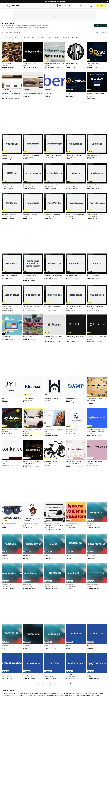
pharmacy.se (26, 555)
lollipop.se (47, 645)
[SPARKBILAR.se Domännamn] (12, 324)
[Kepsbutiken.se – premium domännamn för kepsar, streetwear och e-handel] (54, 512)
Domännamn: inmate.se (72, 63)
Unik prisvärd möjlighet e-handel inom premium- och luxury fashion (11, 94)
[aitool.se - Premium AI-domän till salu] (97, 82)
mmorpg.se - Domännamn (30, 214)
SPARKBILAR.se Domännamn (10, 336)
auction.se (26, 645)
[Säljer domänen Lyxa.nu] (76, 512)
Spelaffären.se (27, 336)
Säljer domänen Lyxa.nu (72, 523)
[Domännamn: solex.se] (54, 450)
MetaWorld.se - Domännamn (52, 214)
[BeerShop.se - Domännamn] (76, 295)
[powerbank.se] (97, 544)
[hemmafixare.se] (12, 573)
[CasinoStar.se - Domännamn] (33, 295)
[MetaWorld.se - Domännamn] (54, 203)
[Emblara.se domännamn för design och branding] (54, 324)
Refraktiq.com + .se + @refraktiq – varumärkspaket (75, 337)
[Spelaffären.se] (33, 324)
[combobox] (37, 5)
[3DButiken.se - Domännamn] (97, 295)
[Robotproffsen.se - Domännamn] (33, 173)
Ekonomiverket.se (71, 429)
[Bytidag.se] (12, 387)
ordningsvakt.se (6, 675)
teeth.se (46, 675)
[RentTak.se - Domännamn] (12, 203)
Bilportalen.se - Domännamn (52, 306)
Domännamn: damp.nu (72, 398)
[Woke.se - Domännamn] (12, 144)
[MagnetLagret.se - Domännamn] (76, 203)
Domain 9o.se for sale (93, 63)
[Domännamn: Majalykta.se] (97, 450)
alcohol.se (69, 645)
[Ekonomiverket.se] (76, 418)
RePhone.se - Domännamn (94, 185)
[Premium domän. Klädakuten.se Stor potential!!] (33, 418)
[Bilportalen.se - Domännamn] (54, 295)
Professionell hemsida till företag (32, 93)
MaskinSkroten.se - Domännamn (96, 214)
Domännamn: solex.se (50, 461)
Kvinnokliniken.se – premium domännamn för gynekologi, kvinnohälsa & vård (74, 462)
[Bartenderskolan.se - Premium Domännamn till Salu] (33, 450)
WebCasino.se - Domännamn (31, 155)
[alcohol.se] (76, 634)
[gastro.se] (76, 544)
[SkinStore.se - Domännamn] (76, 144)
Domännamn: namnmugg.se (9, 523)
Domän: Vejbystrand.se (29, 63)
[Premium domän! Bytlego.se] (12, 418)
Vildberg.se (47, 93)
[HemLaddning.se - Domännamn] (54, 264)
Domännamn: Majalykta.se (94, 461)
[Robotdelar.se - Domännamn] (54, 173)
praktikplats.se (70, 675)
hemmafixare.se (6, 584)
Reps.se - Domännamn (72, 185)
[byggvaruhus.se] (97, 663)
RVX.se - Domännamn (8, 185)
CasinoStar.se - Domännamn (31, 306)
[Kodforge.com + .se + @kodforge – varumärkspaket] (97, 324)
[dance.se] (54, 573)
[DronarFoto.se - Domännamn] (12, 295)
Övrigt (6, 32)
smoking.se (26, 675)
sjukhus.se (90, 645)
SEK (65, 6)
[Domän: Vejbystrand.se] (33, 52)
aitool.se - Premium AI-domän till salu (96, 94)
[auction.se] (33, 634)
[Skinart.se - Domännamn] (97, 144)
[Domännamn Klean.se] (33, 387)
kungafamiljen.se (70, 584)
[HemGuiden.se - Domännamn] (76, 264)
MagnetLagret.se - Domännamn (75, 214)
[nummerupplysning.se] (97, 573)
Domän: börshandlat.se (8, 63)
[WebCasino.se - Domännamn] (33, 144)
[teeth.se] (54, 663)
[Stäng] (107, 2)
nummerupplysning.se (93, 584)
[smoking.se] (33, 663)
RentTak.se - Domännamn (9, 214)
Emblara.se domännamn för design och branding (54, 337)
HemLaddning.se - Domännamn (53, 275)
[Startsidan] (16, 5)
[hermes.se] (12, 634)
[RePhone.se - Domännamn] (97, 173)
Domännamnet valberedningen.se (54, 63)
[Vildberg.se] (54, 82)
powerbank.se (91, 555)
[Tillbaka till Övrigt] (2, 32)
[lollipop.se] (54, 634)
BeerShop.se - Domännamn (73, 306)
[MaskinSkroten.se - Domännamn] (97, 203)
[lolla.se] (54, 544)
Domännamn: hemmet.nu (51, 398)
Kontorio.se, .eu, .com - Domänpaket (29, 276)
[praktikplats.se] (76, 663)
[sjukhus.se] (97, 634)
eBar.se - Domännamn (93, 275)
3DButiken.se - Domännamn (95, 306)
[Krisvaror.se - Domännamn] (12, 264)
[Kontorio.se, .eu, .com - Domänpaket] (33, 264)
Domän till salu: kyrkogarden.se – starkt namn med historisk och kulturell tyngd (96, 430)
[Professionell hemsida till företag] (33, 82)
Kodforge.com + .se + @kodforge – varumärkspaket (96, 337)
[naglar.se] (12, 544)
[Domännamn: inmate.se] (76, 52)
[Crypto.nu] (76, 82)
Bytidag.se (5, 398)
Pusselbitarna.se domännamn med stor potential (96, 399)
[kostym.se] (97, 512)
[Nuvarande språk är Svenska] (60, 5)
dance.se (47, 584)
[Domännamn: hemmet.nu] (54, 387)
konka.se (4, 461)
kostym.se (90, 523)
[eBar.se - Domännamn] (97, 264)
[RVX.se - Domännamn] (12, 173)
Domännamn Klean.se (29, 398)
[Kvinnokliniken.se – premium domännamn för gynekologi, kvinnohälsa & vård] (76, 450)
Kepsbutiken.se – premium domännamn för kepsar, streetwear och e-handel (54, 524)
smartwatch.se (27, 584)
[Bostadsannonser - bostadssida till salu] (54, 418)
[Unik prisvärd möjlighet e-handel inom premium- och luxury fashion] (12, 82)
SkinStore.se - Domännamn (73, 155)
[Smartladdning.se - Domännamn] (54, 144)
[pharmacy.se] (33, 544)
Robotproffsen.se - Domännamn (32, 185)
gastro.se (68, 555)
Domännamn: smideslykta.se (31, 523)
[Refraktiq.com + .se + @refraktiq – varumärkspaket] (76, 324)
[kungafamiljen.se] (76, 573)
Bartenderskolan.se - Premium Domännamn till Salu (31, 462)
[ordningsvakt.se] (12, 663)
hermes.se (5, 645)
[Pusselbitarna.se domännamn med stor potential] (97, 387)
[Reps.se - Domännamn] (76, 173)
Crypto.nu (68, 93)
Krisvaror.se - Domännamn (9, 275)
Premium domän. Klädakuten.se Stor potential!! (32, 430)
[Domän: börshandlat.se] (12, 52)
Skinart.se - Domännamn (94, 155)
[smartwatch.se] (33, 573)
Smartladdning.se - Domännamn (53, 155)
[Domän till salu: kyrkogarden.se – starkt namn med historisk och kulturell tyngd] (97, 418)
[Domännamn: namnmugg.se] (12, 512)
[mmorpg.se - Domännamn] (33, 203)
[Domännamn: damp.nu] (76, 387)
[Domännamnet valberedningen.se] (54, 52)
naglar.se (4, 555)
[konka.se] (12, 450)
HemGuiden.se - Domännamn (74, 275)
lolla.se (46, 555)
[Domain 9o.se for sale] (97, 52)
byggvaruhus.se (91, 675)
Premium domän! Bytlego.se (10, 429)
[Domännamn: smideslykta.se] (33, 512)
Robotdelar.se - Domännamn (52, 185)
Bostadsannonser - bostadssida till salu (54, 430)
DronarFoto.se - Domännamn (10, 306)
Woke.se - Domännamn (8, 155)
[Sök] (51, 5)
